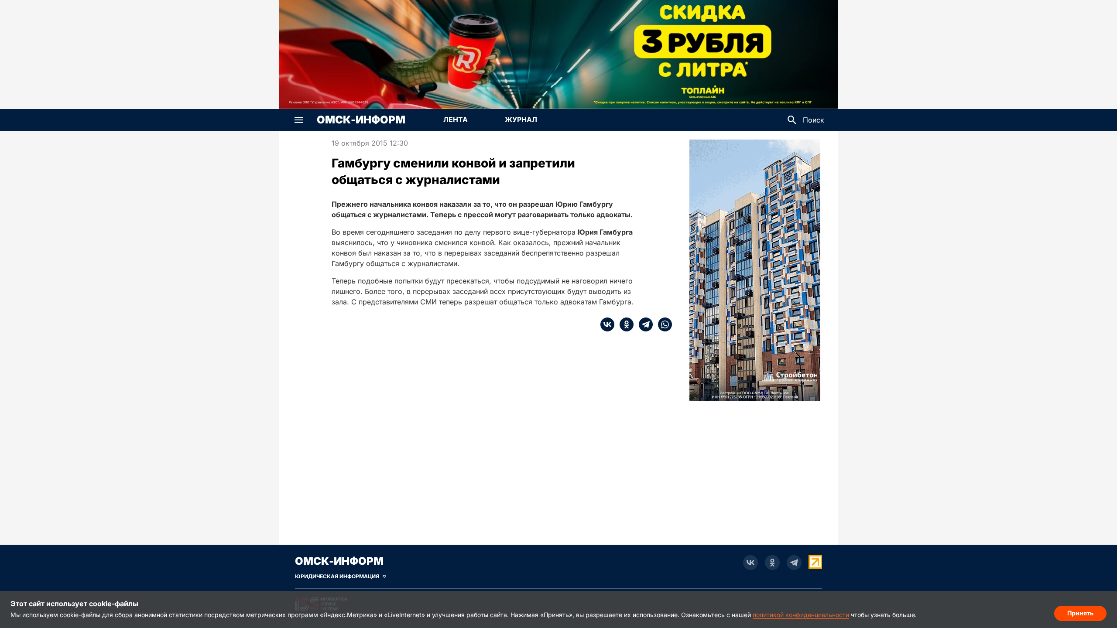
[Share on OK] (624, 324)
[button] (299, 120)
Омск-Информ (361, 120)
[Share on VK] (607, 324)
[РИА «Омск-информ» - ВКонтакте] (750, 562)
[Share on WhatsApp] (662, 324)
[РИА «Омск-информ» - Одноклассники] (772, 562)
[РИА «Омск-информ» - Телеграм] (794, 562)
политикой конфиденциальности (801, 614)
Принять (1080, 613)
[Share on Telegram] (643, 324)
